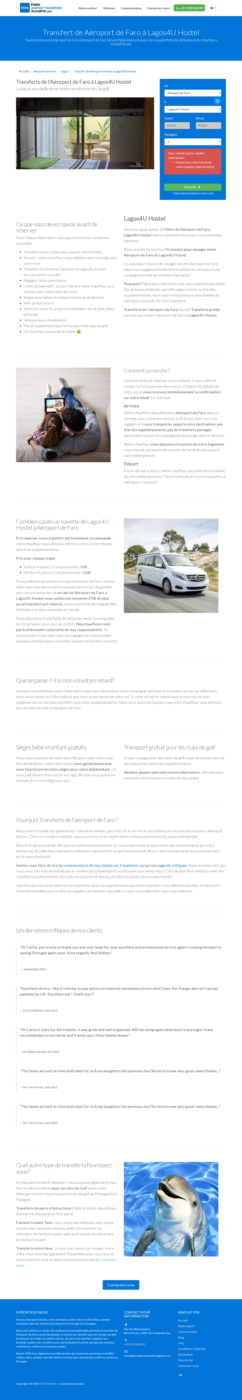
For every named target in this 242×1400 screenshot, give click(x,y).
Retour (200, 118)
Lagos (64, 71)
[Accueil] (42, 8)
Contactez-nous (158, 8)
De (166, 85)
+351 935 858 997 (191, 8)
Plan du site (185, 1360)
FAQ (181, 1343)
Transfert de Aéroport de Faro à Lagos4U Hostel (104, 71)
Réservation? (88, 8)
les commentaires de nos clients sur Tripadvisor (98, 865)
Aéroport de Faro (44, 71)
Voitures (109, 8)
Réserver (190, 187)
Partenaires (185, 1354)
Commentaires (131, 8)
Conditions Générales (192, 1348)
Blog (181, 1337)
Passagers (171, 134)
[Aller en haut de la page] (180, 1374)
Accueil (24, 71)
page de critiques (172, 865)
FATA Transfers (48, 1383)
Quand (168, 118)
